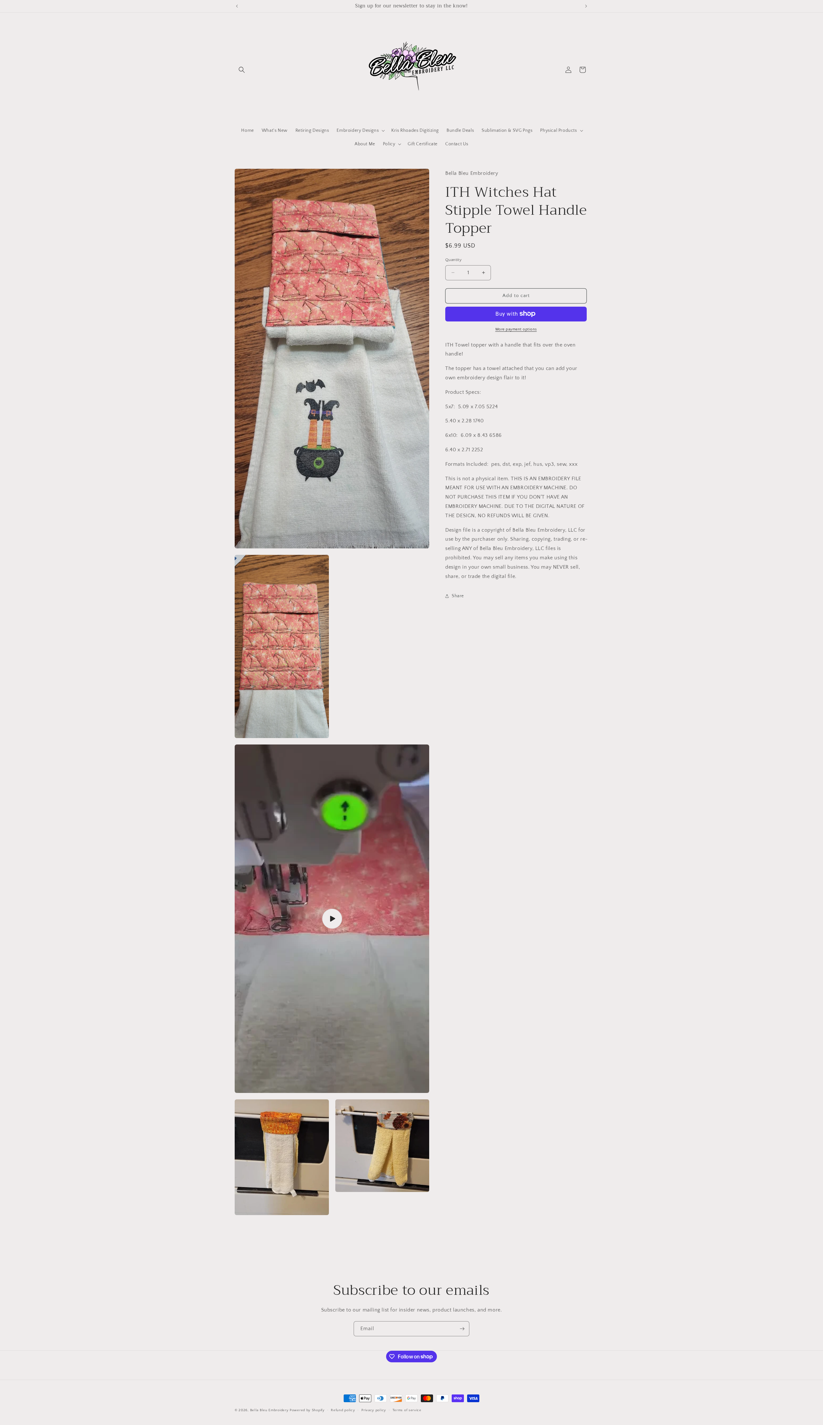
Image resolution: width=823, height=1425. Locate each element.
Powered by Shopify (307, 1410)
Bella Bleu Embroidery (269, 1410)
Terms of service (407, 1410)
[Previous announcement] (237, 6)
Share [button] (458, 596)
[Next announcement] (586, 6)
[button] (242, 70)
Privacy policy (373, 1410)
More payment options (516, 329)
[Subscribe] (462, 1328)
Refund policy (343, 1410)
